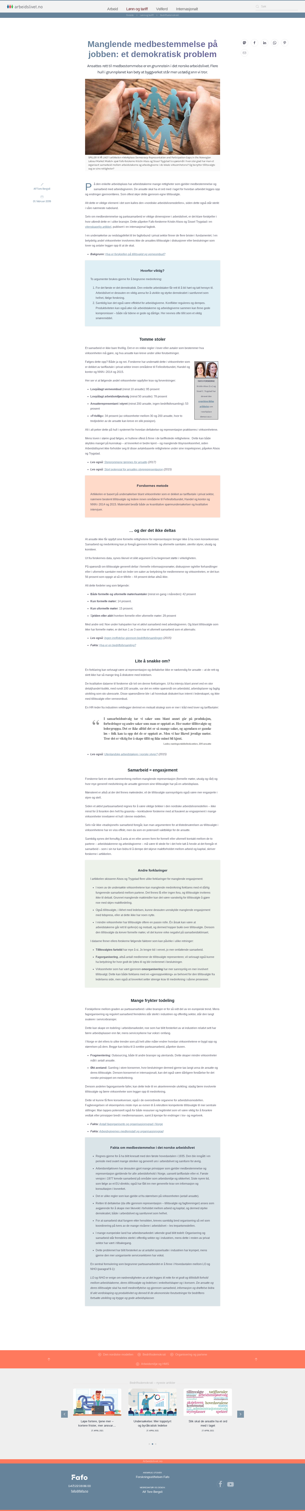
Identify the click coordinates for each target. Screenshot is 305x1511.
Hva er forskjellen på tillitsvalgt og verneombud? (135, 254)
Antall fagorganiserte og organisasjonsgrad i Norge (131, 1124)
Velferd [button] (162, 9)
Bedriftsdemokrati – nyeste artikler (152, 1382)
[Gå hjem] (25, 6)
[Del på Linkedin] (264, 42)
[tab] (149, 1444)
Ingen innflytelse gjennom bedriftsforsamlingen (133, 637)
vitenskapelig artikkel (98, 226)
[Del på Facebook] (254, 42)
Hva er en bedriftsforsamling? (117, 645)
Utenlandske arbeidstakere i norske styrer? (131, 754)
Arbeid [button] (112, 9)
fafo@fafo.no (79, 1491)
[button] (49, 1359)
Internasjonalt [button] (187, 9)
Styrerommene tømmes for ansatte (125, 462)
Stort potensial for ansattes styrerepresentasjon (133, 469)
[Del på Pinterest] (284, 42)
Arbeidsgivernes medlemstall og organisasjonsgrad (131, 1131)
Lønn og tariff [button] (137, 9)
